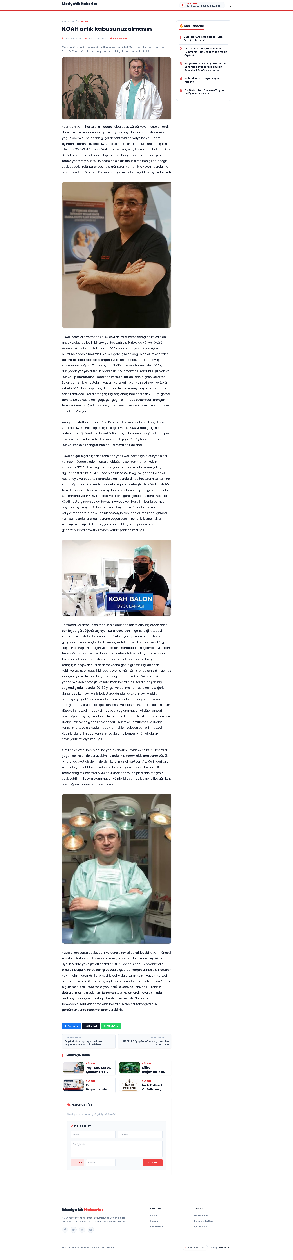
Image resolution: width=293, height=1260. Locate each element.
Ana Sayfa (68, 21)
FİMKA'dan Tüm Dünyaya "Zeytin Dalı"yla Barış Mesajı (204, 92)
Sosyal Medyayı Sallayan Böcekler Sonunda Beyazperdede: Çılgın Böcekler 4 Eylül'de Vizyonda (205, 67)
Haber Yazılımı (196, 1247)
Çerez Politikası (202, 1226)
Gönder (153, 1162)
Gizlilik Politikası (202, 1215)
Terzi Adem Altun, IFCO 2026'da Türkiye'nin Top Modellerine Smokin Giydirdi (205, 52)
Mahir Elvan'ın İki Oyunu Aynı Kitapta (202, 80)
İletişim (154, 1220)
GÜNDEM (83, 21)
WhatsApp (112, 1026)
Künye (153, 1215)
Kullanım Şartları (203, 1220)
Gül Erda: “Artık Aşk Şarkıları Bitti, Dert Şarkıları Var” (203, 38)
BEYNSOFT (225, 1247)
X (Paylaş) (91, 1026)
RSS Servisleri (157, 1226)
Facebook (73, 1026)
